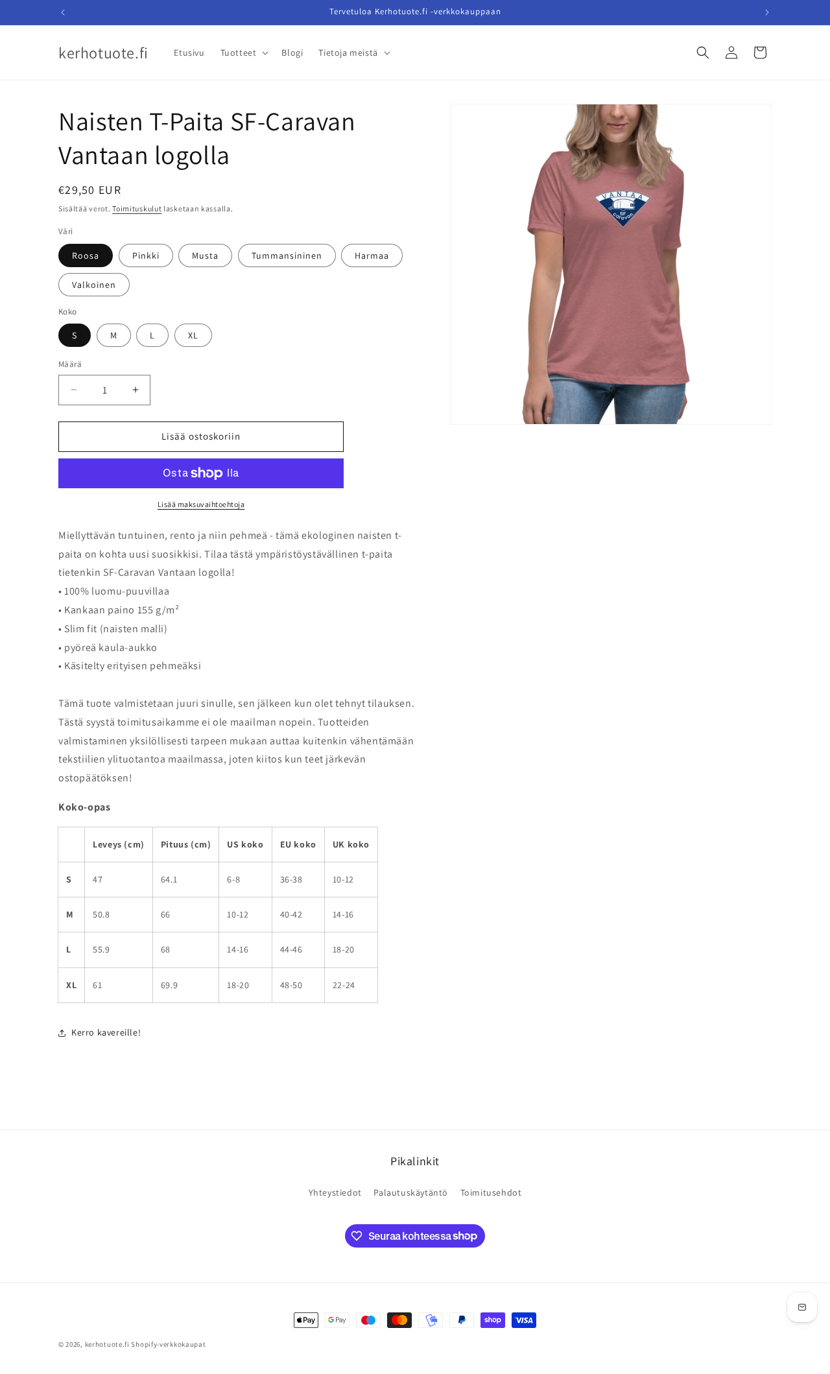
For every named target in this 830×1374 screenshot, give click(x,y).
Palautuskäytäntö (411, 1192)
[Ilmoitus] (767, 12)
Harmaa (372, 255)
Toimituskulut (136, 208)
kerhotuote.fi (107, 1344)
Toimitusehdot (491, 1192)
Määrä (70, 364)
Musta (205, 255)
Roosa (85, 255)
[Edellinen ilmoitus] (63, 12)
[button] (243, 52)
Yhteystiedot (335, 1192)
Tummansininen (287, 255)
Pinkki (146, 255)
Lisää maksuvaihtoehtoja (201, 504)
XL (193, 335)
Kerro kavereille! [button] (106, 1032)
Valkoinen (94, 284)
